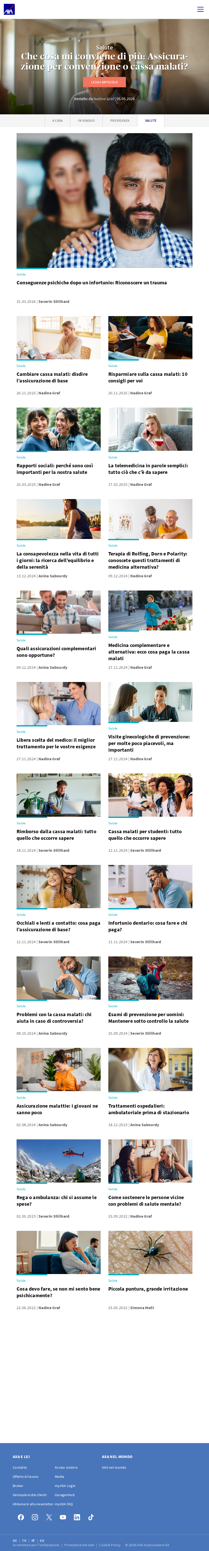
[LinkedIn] (78, 1516)
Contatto (20, 1467)
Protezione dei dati (79, 1545)
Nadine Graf (104, 98)
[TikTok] (92, 1516)
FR (24, 1540)
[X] (50, 1516)
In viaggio (86, 120)
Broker (18, 1485)
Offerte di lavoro (26, 1476)
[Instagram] (36, 1516)
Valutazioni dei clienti (29, 1495)
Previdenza (119, 120)
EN (42, 1540)
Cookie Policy (110, 1545)
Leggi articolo (104, 82)
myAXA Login (65, 1485)
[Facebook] (22, 1516)
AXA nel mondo (114, 1467)
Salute (104, 47)
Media (59, 1476)
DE (15, 1540)
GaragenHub (65, 1495)
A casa (58, 120)
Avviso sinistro (66, 1467)
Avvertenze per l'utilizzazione (36, 1545)
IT (34, 1540)
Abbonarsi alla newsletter (33, 1504)
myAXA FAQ (64, 1504)
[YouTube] (64, 1516)
